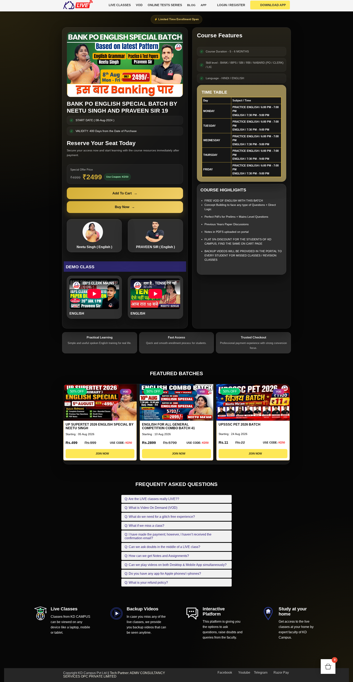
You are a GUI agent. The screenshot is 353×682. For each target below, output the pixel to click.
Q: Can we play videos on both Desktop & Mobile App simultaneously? (176, 565)
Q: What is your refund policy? (146, 582)
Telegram (260, 672)
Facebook (224, 672)
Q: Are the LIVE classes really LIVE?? (152, 499)
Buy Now (125, 207)
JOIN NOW (101, 453)
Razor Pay (281, 672)
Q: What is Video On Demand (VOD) (151, 507)
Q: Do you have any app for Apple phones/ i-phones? (163, 573)
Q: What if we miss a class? (144, 525)
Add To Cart (124, 193)
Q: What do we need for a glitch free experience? (160, 516)
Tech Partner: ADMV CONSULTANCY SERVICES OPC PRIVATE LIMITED (114, 674)
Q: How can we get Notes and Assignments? (157, 556)
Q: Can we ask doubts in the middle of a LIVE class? (162, 547)
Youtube (243, 672)
